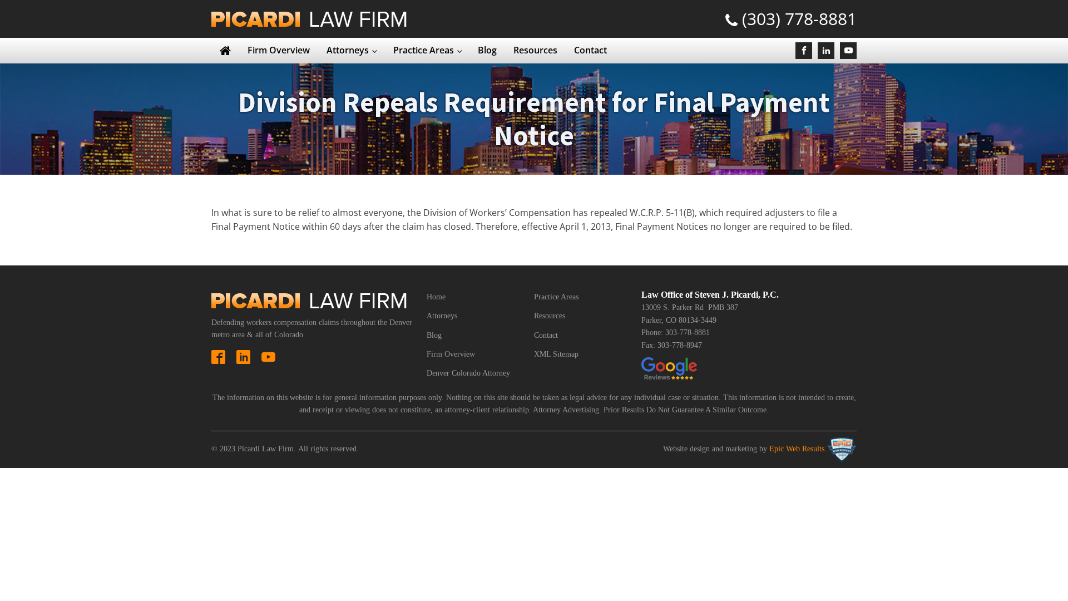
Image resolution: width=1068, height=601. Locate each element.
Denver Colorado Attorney (468, 373)
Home (436, 297)
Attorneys (348, 50)
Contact (590, 50)
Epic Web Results (796, 449)
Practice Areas (423, 50)
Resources (535, 50)
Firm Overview (279, 50)
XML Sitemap (556, 354)
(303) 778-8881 (799, 18)
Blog (487, 50)
